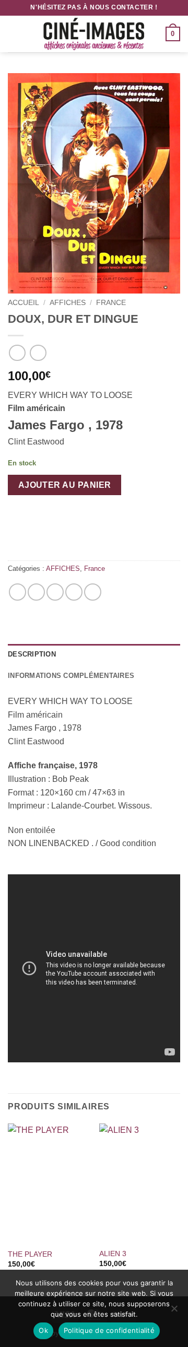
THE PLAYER (30, 1254)
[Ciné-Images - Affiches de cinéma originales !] (94, 34)
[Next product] (17, 353)
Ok (43, 1330)
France (111, 303)
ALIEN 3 (112, 1254)
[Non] (174, 1311)
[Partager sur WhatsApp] (17, 592)
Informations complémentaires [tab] (71, 676)
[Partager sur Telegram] (92, 592)
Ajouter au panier (64, 485)
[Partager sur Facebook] (36, 592)
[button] (14, 33)
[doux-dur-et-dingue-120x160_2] (94, 183)
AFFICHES (68, 303)
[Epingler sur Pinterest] (74, 592)
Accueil (23, 303)
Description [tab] (32, 654)
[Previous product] (38, 353)
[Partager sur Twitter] (55, 592)
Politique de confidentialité (109, 1330)
